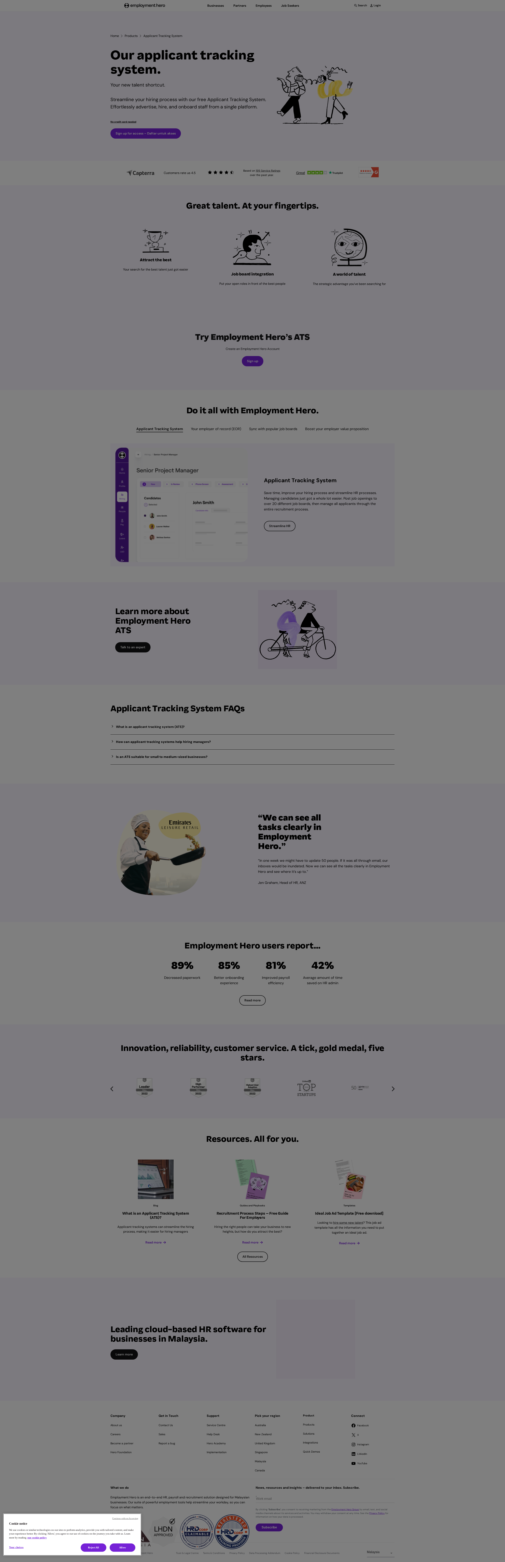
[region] (72, 1534)
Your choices (16, 1547)
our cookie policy (37, 1537)
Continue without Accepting (125, 1518)
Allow (122, 1547)
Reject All (93, 1547)
